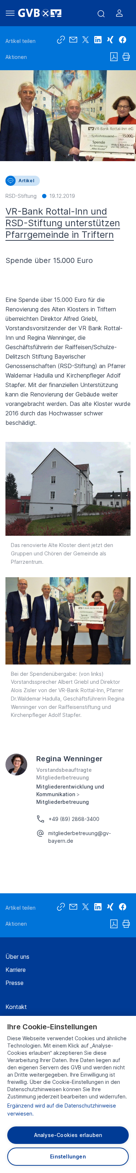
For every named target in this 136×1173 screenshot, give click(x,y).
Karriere (15, 969)
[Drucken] (126, 56)
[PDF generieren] (114, 56)
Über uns (17, 956)
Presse (14, 982)
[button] (122, 39)
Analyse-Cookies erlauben (68, 1135)
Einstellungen (68, 1156)
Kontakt (16, 1006)
